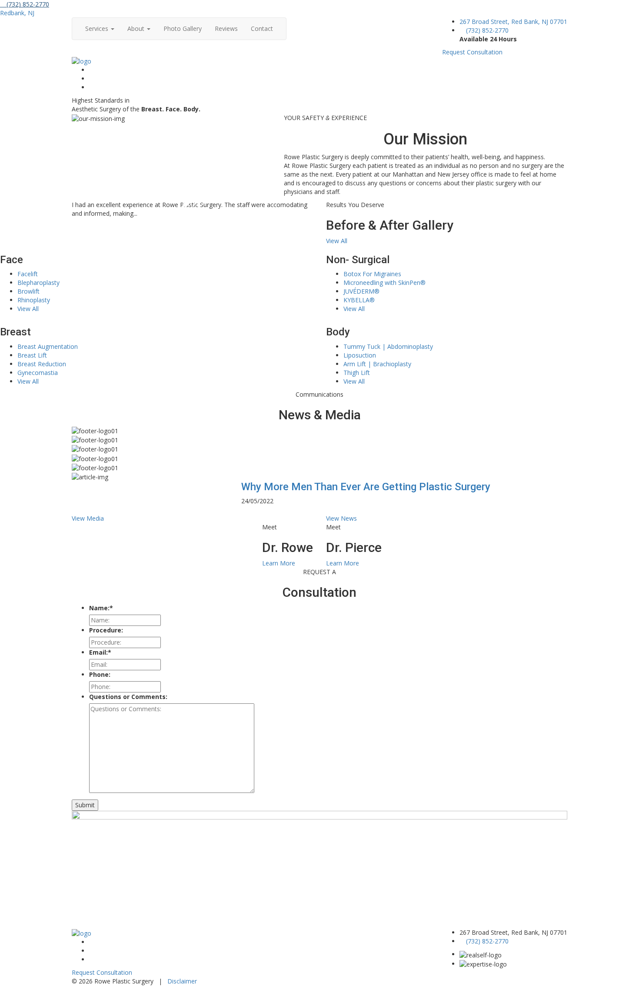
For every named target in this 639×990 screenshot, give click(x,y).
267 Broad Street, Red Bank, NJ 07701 (513, 21)
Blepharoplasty (38, 282)
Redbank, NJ (17, 13)
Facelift (27, 274)
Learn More (278, 563)
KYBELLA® (359, 300)
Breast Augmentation (47, 346)
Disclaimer (182, 981)
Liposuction (359, 355)
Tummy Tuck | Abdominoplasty (388, 346)
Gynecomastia (37, 372)
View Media (88, 518)
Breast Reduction (41, 364)
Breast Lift (32, 355)
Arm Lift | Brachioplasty (377, 364)
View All (336, 241)
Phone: (99, 674)
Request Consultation (472, 52)
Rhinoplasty (33, 300)
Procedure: (106, 630)
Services (97, 28)
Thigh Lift (356, 372)
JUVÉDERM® (361, 291)
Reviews (226, 28)
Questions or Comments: (128, 696)
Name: (101, 608)
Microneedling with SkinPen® (384, 282)
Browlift (28, 291)
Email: (100, 652)
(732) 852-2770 (27, 4)
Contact (262, 28)
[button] (74, 509)
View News (341, 518)
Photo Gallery (182, 28)
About (136, 28)
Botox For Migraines (372, 274)
